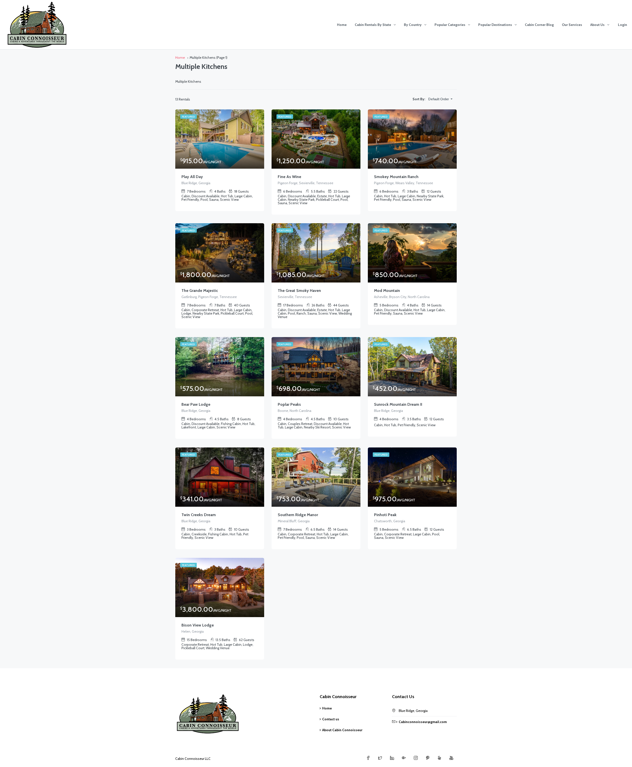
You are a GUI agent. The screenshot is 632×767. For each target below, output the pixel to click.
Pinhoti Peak (385, 514)
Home (342, 24)
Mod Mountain (387, 290)
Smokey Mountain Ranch (396, 176)
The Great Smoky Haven (299, 290)
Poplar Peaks (289, 404)
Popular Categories (449, 24)
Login (622, 24)
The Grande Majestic (199, 290)
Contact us (330, 719)
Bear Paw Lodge (195, 404)
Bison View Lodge (197, 625)
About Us (597, 24)
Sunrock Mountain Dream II (398, 404)
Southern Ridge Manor (298, 514)
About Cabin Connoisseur (342, 730)
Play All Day (192, 176)
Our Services (572, 24)
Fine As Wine (289, 176)
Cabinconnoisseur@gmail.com (423, 722)
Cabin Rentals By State (373, 24)
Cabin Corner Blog (539, 24)
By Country (413, 24)
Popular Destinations (495, 24)
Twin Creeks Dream (198, 514)
